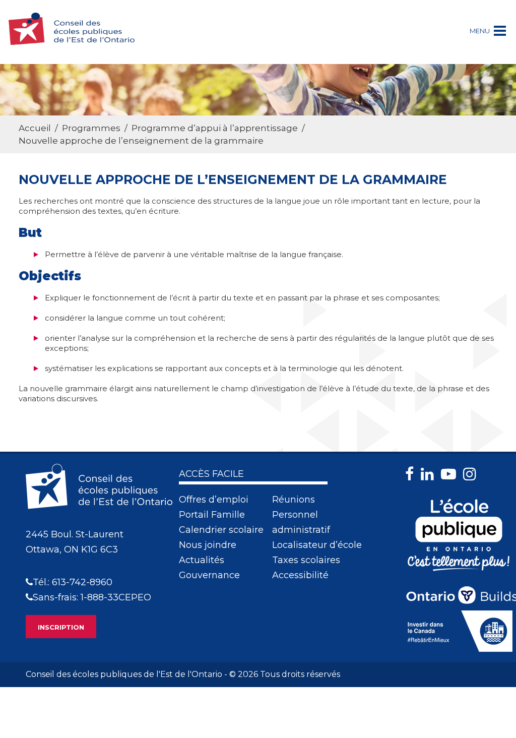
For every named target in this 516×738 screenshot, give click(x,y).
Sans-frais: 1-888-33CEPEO (92, 597)
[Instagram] (472, 474)
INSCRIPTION (61, 627)
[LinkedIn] (430, 474)
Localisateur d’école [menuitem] (317, 544)
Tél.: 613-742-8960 (72, 582)
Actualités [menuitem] (201, 560)
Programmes (91, 128)
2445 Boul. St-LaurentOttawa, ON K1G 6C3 (74, 542)
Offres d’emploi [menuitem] (213, 499)
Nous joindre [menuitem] (207, 544)
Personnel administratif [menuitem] (301, 522)
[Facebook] (412, 474)
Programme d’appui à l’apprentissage (215, 128)
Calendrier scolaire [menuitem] (221, 529)
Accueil (35, 128)
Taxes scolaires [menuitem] (306, 560)
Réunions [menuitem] (293, 499)
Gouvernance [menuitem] (209, 575)
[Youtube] (451, 474)
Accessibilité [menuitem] (300, 575)
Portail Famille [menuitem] (212, 514)
